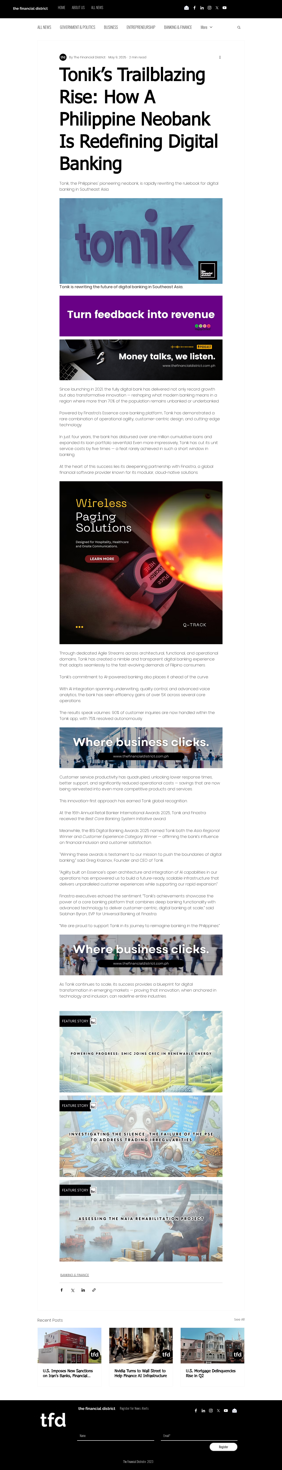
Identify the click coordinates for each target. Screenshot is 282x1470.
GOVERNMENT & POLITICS (77, 27)
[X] (217, 7)
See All (239, 1319)
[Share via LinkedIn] (83, 1290)
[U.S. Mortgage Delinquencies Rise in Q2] (212, 1345)
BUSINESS (111, 27)
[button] (239, 27)
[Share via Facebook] (61, 1290)
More (204, 27)
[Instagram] (209, 7)
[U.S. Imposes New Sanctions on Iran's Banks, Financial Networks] (69, 1345)
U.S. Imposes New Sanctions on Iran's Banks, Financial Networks (68, 1373)
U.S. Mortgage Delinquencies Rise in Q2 (211, 1373)
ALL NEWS (44, 27)
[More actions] (220, 57)
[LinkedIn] (202, 7)
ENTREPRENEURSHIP (141, 27)
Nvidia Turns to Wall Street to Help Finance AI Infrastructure (141, 1373)
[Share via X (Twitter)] (72, 1290)
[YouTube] (224, 7)
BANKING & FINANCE (178, 27)
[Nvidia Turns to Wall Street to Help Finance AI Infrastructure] (141, 1345)
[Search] (244, 9)
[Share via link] (94, 1290)
